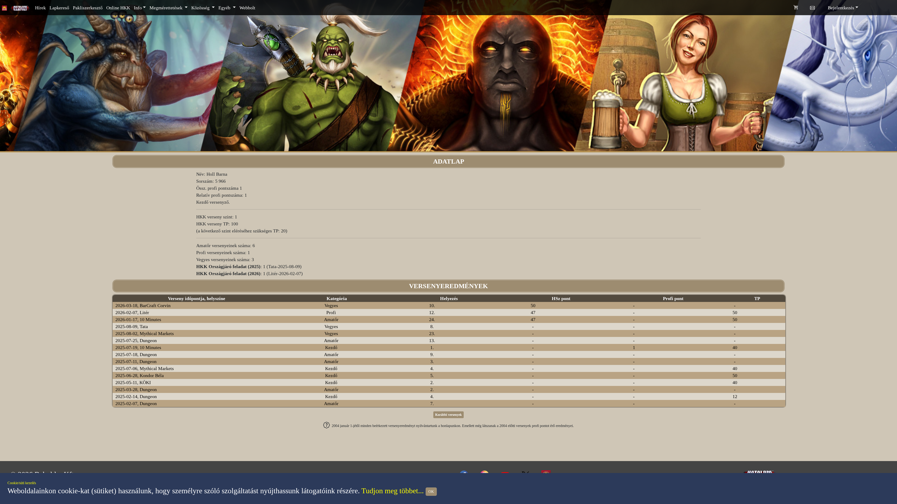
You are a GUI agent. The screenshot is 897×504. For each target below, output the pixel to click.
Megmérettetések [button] (167, 7)
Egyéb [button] (224, 7)
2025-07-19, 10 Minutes (138, 347)
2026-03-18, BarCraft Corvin (143, 305)
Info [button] (138, 7)
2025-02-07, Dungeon (136, 403)
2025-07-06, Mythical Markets (144, 368)
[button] (802, 6)
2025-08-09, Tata (131, 326)
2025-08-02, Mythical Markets (144, 333)
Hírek (40, 7)
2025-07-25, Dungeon (136, 340)
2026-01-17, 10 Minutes (138, 319)
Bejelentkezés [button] (841, 7)
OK (431, 492)
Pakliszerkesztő (88, 7)
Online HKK (118, 7)
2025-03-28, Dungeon (136, 389)
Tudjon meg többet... (392, 490)
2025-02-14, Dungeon (136, 396)
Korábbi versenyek (448, 414)
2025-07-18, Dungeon (136, 354)
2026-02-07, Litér (132, 312)
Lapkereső (59, 7)
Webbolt (247, 7)
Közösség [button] (201, 7)
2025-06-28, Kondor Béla (139, 375)
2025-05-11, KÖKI (133, 382)
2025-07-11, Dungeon (136, 361)
